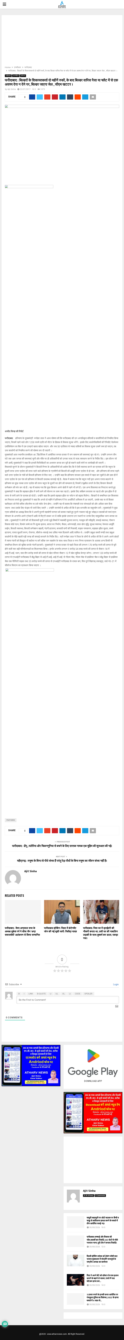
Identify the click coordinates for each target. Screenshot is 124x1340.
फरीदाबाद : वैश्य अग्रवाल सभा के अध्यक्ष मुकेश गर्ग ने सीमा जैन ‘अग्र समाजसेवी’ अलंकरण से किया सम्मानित (22, 931)
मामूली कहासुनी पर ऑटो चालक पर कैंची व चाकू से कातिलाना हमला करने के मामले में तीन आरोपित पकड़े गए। (103, 1220)
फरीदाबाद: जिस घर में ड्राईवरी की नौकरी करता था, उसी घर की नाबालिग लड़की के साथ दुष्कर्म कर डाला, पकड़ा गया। (100, 933)
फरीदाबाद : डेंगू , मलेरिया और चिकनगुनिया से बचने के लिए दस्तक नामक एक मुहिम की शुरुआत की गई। (62, 846)
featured (10, 820)
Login (116, 984)
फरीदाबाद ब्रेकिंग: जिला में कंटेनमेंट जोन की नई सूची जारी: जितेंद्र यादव (60, 930)
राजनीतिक (16, 76)
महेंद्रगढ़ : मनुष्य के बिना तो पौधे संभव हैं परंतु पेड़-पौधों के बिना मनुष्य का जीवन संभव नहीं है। (62, 860)
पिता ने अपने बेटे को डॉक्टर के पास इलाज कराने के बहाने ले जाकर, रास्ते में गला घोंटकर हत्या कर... (103, 1278)
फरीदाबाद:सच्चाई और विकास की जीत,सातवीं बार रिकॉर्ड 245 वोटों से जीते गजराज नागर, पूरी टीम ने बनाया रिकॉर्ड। (102, 1239)
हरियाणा (23, 76)
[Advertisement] (62, 41)
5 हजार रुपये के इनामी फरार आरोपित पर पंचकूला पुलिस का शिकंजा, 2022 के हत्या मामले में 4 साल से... (103, 1297)
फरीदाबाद (8, 76)
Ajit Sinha (11, 89)
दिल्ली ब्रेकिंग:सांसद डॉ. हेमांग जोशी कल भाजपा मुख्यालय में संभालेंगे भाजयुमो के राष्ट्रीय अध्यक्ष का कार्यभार (102, 1259)
